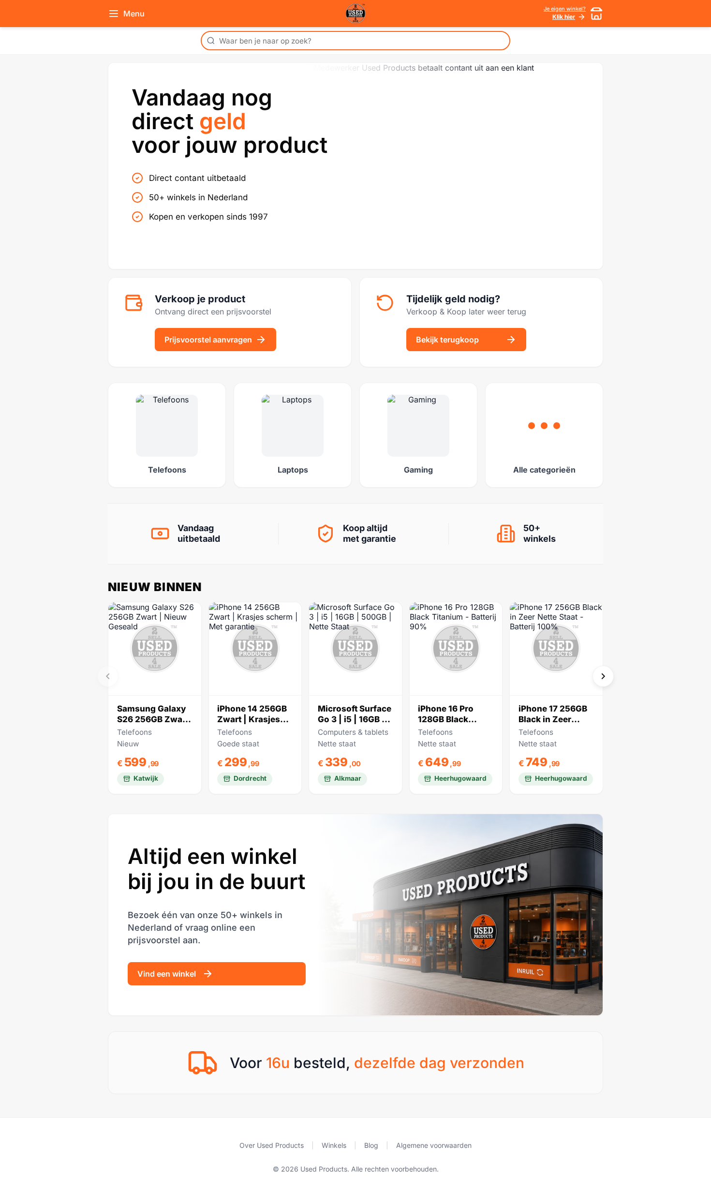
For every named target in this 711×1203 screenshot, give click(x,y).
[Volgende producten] (603, 676)
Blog (371, 1145)
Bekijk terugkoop (447, 339)
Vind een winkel (166, 974)
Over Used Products (271, 1145)
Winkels (334, 1145)
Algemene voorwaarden (434, 1145)
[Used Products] (355, 13)
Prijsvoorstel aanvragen (208, 339)
